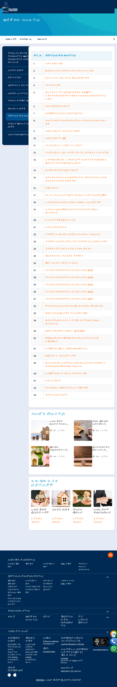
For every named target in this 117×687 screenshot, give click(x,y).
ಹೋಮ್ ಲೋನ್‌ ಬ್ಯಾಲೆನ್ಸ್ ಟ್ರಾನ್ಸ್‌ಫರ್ (13, 587)
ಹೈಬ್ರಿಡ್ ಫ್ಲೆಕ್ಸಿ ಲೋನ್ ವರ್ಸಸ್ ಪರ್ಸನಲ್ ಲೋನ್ (101, 449)
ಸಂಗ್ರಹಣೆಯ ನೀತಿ (54, 64)
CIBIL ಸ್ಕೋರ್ (66, 564)
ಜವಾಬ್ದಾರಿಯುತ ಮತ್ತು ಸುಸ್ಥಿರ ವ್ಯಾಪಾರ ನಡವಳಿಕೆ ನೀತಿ (73, 202)
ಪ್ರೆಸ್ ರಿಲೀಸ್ (14, 77)
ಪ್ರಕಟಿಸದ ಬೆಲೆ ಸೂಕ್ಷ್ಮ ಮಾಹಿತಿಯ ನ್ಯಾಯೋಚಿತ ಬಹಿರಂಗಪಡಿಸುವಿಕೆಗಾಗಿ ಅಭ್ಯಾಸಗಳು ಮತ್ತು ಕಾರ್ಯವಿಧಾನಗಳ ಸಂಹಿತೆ (75, 96)
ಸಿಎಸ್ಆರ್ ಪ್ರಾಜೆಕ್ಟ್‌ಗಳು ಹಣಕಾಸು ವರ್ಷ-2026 (69, 292)
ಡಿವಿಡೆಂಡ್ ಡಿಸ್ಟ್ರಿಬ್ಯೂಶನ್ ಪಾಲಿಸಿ (61, 170)
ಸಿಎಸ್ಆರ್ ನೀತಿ (52, 85)
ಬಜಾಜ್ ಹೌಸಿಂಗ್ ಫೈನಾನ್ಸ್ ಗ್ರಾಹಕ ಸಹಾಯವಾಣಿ (58, 423)
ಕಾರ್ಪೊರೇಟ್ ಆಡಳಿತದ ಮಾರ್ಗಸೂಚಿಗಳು (63, 113)
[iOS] (14, 675)
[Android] (9, 675)
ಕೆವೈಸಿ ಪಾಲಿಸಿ (51, 188)
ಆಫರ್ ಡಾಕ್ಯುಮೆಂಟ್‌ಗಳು (19, 134)
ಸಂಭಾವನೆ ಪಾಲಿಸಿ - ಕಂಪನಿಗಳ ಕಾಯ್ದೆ (62, 131)
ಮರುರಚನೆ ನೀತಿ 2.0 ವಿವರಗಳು (60, 220)
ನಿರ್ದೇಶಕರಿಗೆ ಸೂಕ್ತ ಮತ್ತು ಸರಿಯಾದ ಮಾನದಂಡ (68, 249)
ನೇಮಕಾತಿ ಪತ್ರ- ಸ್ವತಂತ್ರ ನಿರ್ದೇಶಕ (64, 256)
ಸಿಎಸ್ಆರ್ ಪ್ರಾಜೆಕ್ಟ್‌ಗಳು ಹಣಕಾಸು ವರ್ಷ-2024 (69, 277)
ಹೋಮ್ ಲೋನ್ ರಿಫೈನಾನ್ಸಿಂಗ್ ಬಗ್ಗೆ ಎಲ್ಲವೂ (59, 449)
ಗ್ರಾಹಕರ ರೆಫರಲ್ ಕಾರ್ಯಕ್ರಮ (83, 567)
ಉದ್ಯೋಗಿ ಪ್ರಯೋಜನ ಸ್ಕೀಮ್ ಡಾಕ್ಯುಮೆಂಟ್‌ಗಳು (66, 348)
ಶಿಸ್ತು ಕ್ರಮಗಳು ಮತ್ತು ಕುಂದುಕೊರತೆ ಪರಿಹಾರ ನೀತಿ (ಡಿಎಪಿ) (74, 306)
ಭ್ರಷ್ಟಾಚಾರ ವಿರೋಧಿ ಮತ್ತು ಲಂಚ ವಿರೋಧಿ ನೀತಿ (66, 388)
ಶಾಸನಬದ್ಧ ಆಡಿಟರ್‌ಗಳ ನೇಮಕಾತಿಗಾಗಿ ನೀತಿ (67, 78)
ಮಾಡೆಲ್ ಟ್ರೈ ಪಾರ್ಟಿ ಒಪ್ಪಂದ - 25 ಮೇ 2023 (65, 331)
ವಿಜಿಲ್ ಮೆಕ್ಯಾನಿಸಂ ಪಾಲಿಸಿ (57, 106)
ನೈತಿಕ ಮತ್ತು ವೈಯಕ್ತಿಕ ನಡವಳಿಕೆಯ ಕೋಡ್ (66, 313)
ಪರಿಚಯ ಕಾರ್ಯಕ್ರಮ (56, 227)
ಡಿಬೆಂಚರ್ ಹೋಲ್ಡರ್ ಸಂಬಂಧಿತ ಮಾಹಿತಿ (21, 125)
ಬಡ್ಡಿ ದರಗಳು (67, 581)
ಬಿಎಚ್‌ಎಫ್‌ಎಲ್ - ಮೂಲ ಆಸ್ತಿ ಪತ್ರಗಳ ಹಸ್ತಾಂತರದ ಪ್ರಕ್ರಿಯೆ (77, 152)
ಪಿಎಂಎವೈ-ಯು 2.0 (14, 598)
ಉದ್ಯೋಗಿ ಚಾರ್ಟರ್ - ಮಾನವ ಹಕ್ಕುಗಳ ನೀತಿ (66, 373)
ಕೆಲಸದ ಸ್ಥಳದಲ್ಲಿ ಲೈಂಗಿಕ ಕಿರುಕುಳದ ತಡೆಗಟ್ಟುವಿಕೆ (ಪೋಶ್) (75, 195)
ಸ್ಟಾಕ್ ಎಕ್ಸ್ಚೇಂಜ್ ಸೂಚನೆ (20, 100)
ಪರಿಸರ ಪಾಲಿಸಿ (52, 380)
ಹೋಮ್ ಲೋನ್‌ (29, 564)
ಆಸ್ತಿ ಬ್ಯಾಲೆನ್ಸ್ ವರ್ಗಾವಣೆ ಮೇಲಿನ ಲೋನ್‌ (32, 590)
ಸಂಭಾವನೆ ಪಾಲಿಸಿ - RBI (55, 138)
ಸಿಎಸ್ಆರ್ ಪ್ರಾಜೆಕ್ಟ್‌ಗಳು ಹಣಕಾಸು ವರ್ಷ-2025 (69, 284)
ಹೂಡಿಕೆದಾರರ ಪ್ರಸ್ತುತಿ (20, 85)
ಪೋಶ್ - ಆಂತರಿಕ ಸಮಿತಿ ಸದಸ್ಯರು (61, 263)
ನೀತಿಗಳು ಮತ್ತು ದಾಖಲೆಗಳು (21, 116)
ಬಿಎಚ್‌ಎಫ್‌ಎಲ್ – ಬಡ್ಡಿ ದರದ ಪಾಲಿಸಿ (63, 145)
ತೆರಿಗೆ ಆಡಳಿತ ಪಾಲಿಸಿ (56, 395)
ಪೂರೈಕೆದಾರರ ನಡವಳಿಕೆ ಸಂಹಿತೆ (60, 356)
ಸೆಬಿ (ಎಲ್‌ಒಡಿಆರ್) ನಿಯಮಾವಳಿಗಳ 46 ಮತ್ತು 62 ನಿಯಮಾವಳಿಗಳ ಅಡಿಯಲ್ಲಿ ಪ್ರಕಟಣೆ (22, 58)
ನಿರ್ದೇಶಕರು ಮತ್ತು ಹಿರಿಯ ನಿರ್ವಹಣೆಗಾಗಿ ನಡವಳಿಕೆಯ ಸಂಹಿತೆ (76, 241)
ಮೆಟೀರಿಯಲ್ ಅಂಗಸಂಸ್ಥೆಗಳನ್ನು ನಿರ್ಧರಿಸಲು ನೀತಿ (69, 71)
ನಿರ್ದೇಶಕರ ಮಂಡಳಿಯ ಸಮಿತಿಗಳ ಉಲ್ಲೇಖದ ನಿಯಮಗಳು (72, 234)
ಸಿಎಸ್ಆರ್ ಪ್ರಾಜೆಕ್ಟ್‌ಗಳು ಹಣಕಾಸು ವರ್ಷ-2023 (69, 270)
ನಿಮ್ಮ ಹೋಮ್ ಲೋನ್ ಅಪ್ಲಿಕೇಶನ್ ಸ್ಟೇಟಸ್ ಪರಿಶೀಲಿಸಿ (102, 423)
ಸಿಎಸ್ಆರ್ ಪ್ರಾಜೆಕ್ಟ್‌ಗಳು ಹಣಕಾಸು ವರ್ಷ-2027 (69, 299)
